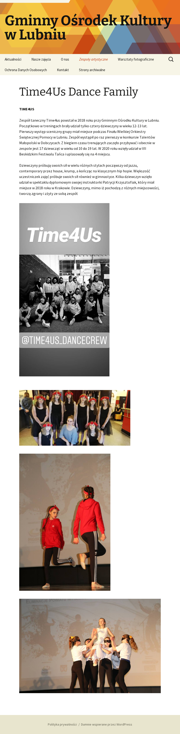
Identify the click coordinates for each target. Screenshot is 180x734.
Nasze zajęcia (41, 59)
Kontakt (63, 70)
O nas (65, 59)
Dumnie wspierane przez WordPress (106, 724)
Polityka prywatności (62, 724)
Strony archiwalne (92, 70)
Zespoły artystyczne (93, 59)
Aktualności (13, 59)
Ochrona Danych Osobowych (26, 70)
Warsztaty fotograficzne (136, 59)
